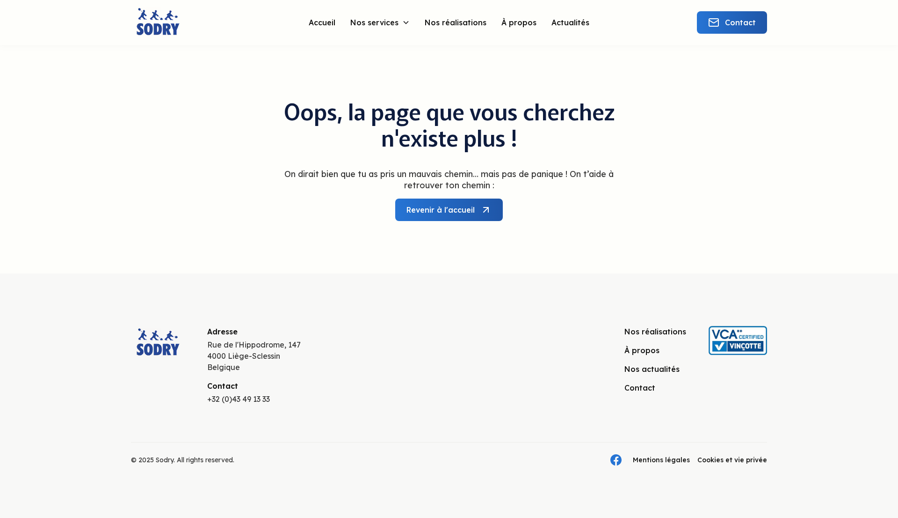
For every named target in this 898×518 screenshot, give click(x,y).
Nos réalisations (455, 22)
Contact (639, 387)
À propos (518, 22)
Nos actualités (652, 369)
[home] (184, 22)
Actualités (570, 22)
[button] (380, 22)
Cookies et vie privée (732, 460)
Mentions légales (661, 460)
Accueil (322, 22)
